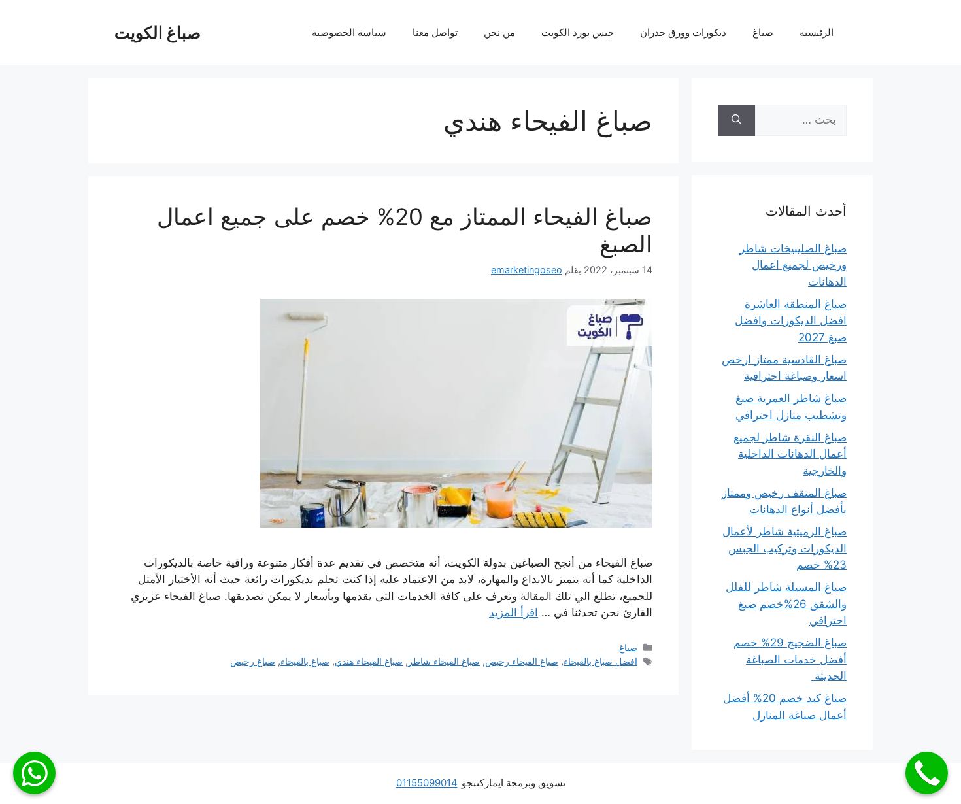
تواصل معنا (435, 32)
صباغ (762, 32)
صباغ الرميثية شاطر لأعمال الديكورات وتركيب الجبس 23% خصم (784, 548)
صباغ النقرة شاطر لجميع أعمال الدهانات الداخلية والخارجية (790, 454)
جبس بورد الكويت (577, 32)
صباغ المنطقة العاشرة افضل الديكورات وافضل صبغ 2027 (791, 320)
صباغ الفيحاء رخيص (521, 661)
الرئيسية (817, 32)
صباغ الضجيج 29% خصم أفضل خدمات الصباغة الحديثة (790, 659)
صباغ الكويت (157, 32)
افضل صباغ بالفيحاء (600, 661)
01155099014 (427, 783)
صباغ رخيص (252, 661)
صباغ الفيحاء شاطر (444, 661)
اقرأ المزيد (513, 612)
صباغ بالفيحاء (304, 661)
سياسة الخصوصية (349, 32)
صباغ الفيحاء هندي (369, 661)
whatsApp (34, 773)
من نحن (499, 32)
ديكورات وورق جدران (683, 32)
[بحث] (736, 120)
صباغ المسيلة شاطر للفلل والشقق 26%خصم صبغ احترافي (786, 603)
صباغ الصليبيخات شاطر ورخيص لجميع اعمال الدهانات (793, 265)
